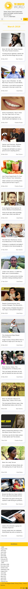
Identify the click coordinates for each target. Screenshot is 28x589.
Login (25, 19)
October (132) (4, 567)
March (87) (3, 579)
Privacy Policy (18, 583)
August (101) (4, 571)
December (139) (5, 564)
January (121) (4, 561)
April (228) (3, 555)
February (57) (4, 581)
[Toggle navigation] (2, 19)
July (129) (3, 573)
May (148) (3, 554)
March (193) (4, 557)
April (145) (3, 578)
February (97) (4, 559)
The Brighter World (9, 583)
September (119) (5, 569)
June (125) (3, 552)
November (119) (5, 566)
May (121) (3, 576)
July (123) (3, 550)
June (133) (3, 574)
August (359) (4, 548)
